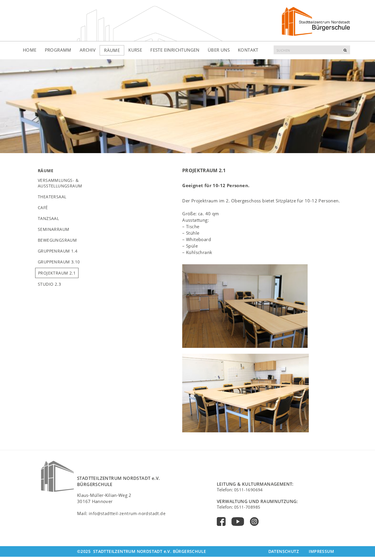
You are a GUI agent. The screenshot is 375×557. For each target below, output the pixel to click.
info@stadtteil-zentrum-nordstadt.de (127, 513)
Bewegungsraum (57, 240)
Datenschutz (283, 551)
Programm (58, 50)
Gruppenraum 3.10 (59, 262)
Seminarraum (53, 229)
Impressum (321, 551)
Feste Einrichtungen (175, 50)
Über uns (219, 50)
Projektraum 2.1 (57, 273)
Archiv (88, 50)
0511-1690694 (248, 489)
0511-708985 (247, 507)
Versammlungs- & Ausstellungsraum (60, 183)
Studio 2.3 (49, 284)
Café (43, 207)
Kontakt (248, 50)
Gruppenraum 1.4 (57, 251)
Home (30, 50)
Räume (112, 50)
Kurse (135, 50)
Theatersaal (52, 196)
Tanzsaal (48, 218)
